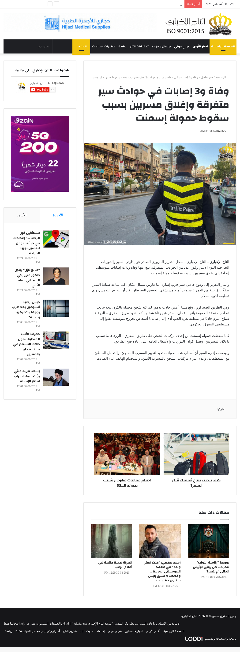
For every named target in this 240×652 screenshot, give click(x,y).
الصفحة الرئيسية (223, 46)
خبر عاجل (207, 77)
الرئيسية (221, 77)
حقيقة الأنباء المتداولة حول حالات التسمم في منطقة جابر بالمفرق (26, 344)
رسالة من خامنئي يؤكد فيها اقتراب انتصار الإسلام (27, 376)
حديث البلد (87, 631)
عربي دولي (182, 46)
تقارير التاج (70, 631)
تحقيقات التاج (139, 46)
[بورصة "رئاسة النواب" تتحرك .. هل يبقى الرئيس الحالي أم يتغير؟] (208, 541)
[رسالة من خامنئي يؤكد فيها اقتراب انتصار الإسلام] (56, 377)
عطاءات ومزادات (103, 46)
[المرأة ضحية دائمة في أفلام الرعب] (111, 541)
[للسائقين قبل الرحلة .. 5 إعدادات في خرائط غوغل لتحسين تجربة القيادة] (56, 239)
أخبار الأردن (200, 46)
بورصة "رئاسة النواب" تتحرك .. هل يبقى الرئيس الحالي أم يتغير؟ (211, 567)
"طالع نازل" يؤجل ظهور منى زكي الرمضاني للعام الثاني (27, 277)
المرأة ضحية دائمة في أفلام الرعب (115, 565)
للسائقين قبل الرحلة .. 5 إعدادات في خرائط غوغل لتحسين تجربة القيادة (26, 243)
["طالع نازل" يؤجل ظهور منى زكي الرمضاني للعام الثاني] (56, 276)
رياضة (122, 46)
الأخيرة (58, 215)
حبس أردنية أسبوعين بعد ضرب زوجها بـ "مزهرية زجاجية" (26, 309)
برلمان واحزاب (161, 46)
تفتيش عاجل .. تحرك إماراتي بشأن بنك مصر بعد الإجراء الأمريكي (141, 4)
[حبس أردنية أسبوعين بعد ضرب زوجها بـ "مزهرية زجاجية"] (56, 308)
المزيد (82, 46)
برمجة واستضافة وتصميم (220, 638)
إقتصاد (101, 631)
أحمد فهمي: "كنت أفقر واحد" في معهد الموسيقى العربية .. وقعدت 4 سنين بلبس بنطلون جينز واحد (162, 571)
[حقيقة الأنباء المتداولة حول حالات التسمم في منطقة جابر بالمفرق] (56, 340)
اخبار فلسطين (134, 631)
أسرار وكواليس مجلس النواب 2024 (37, 631)
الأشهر (21, 215)
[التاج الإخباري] (200, 24)
